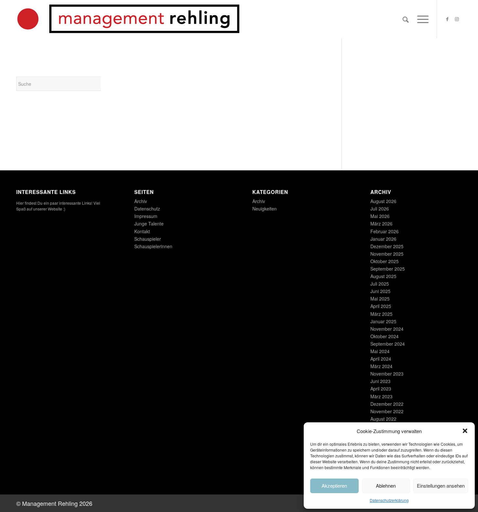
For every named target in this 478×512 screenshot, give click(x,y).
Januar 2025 (383, 321)
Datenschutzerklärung (389, 500)
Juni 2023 (380, 381)
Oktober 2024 (384, 336)
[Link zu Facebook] (447, 19)
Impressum (145, 216)
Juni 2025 (380, 291)
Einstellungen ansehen (441, 485)
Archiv (140, 201)
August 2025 (383, 276)
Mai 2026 (380, 216)
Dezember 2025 (387, 246)
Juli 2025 (379, 283)
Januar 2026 (383, 239)
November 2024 (387, 329)
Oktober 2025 (384, 261)
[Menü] (421, 19)
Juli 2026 (379, 208)
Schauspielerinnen (153, 246)
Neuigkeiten (264, 208)
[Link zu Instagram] (457, 19)
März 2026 (381, 223)
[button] (465, 431)
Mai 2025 (380, 298)
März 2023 (381, 396)
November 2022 (387, 411)
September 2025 (387, 268)
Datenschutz (147, 208)
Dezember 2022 (387, 404)
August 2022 (383, 419)
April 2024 (380, 358)
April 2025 (380, 306)
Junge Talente (149, 223)
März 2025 (381, 314)
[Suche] (405, 19)
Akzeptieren (334, 485)
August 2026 (383, 201)
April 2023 (380, 388)
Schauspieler (147, 239)
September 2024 (387, 343)
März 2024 (381, 366)
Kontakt (142, 231)
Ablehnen (386, 485)
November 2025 (387, 253)
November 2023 (387, 373)
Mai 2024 (380, 351)
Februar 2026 (384, 231)
